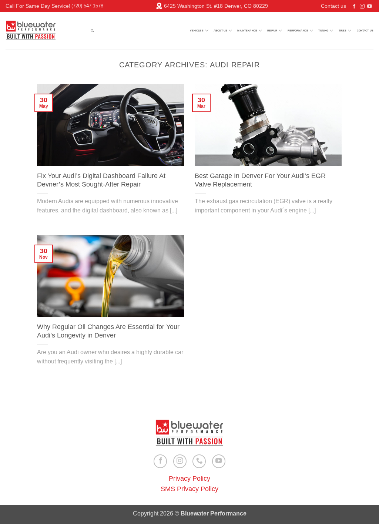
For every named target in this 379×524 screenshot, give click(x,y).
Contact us (333, 6)
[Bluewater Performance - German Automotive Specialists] (43, 30)
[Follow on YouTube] (369, 6)
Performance (298, 30)
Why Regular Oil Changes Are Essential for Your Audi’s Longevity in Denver (108, 331)
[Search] (92, 30)
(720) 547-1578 (87, 6)
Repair (272, 30)
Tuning (323, 30)
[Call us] (199, 461)
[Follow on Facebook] (354, 6)
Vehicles (197, 30)
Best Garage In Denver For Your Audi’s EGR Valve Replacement (260, 180)
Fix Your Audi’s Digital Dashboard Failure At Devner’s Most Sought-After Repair (101, 180)
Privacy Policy (189, 478)
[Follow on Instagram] (362, 6)
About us (220, 30)
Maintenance (247, 30)
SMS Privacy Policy (189, 489)
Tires (343, 30)
